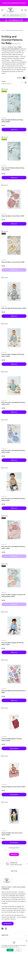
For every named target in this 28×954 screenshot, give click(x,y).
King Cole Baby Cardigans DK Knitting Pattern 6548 (13, 355)
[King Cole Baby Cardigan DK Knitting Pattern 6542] (14, 626)
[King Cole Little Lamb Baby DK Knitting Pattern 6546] (14, 433)
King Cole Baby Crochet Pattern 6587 (13, 216)
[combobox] (14, 15)
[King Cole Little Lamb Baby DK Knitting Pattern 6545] (14, 481)
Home (3, 30)
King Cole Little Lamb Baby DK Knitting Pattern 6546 (13, 451)
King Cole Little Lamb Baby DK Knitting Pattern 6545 (13, 499)
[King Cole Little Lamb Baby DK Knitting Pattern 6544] (14, 529)
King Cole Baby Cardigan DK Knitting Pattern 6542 (12, 643)
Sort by (3, 81)
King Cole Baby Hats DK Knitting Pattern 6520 (14, 691)
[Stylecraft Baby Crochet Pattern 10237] (14, 770)
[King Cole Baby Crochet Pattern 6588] (14, 245)
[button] (25, 10)
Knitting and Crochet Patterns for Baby (14, 30)
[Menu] (2, 10)
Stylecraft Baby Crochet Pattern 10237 (13, 787)
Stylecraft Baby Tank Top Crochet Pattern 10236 (12, 834)
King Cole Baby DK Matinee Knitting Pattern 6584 (12, 121)
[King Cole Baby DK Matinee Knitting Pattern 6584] (14, 103)
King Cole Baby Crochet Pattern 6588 (13, 262)
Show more (14, 854)
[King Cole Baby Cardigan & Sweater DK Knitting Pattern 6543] (14, 577)
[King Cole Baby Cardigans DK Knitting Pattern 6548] (14, 337)
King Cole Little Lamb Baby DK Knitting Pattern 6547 (13, 403)
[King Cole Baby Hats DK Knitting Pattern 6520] (14, 674)
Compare (19, 77)
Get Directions (8, 923)
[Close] (26, 941)
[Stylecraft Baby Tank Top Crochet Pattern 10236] (14, 816)
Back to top (14, 871)
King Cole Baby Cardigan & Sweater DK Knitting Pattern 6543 (13, 595)
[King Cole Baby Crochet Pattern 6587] (14, 199)
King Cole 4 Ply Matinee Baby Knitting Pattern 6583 (13, 169)
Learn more (16, 947)
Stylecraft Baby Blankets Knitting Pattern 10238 (12, 739)
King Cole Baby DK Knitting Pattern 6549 (14, 308)
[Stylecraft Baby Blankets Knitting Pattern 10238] (14, 722)
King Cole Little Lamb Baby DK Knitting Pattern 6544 (13, 547)
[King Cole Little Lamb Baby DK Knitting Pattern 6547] (14, 385)
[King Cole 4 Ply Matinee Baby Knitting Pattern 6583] (14, 151)
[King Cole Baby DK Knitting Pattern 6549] (14, 291)
